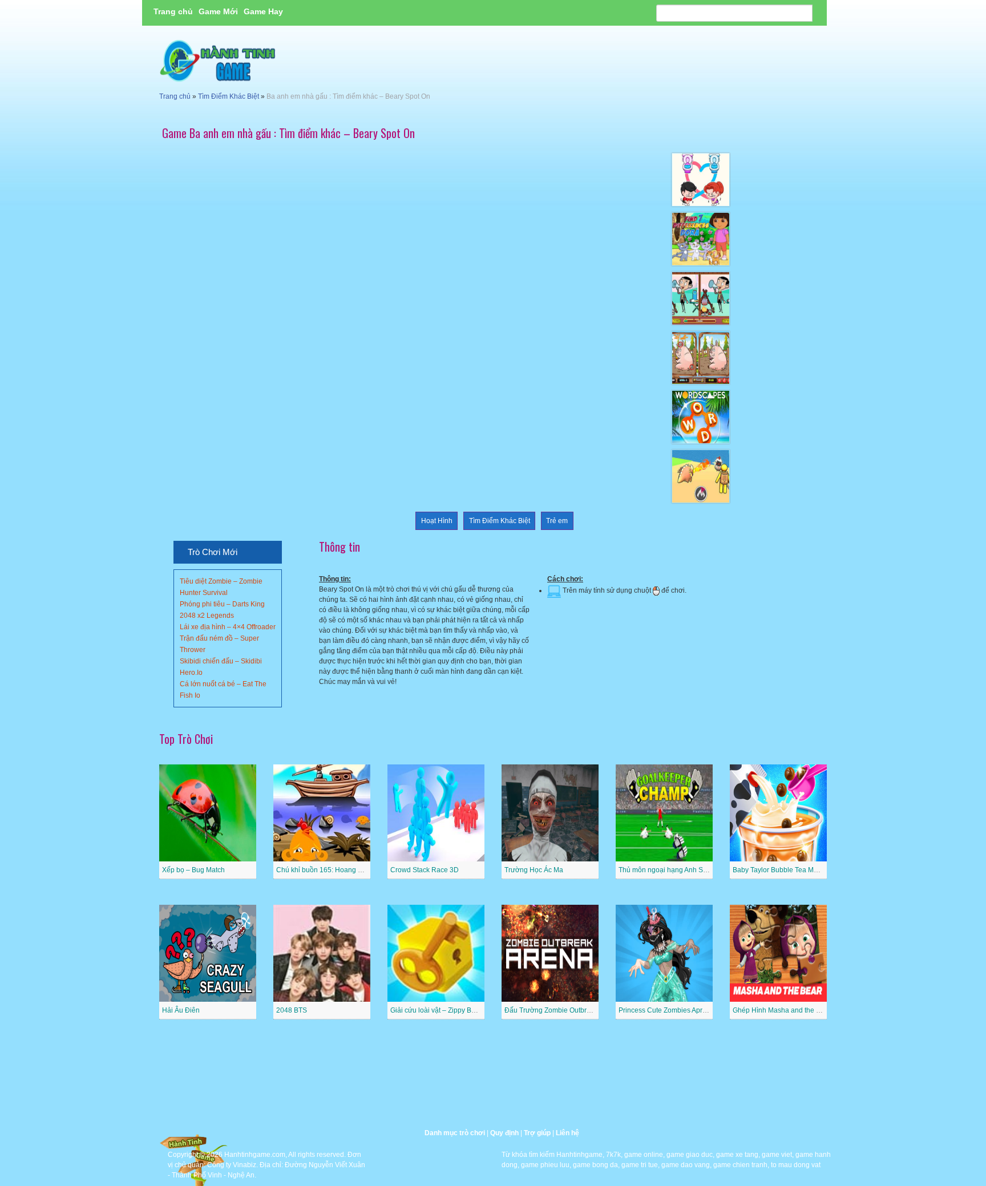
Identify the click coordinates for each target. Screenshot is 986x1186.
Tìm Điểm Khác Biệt (228, 96)
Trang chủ (173, 11)
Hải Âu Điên (181, 1010)
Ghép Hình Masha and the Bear (782, 1010)
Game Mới (218, 11)
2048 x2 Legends (207, 616)
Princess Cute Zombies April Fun (669, 1010)
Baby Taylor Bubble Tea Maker (780, 870)
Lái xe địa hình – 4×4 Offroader (228, 627)
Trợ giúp (537, 1133)
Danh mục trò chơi (455, 1133)
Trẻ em (557, 521)
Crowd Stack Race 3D (424, 870)
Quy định (504, 1133)
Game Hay (263, 11)
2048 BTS (291, 1010)
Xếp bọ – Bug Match (193, 870)
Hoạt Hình (436, 521)
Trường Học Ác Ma (533, 870)
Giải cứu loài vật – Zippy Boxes (438, 1010)
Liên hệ (567, 1133)
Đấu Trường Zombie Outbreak (551, 1010)
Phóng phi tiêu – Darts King (222, 604)
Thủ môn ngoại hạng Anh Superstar (674, 870)
